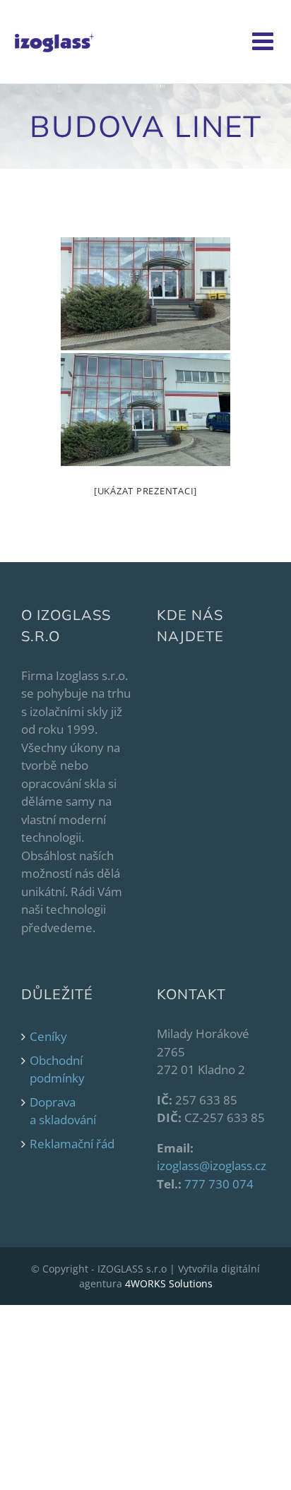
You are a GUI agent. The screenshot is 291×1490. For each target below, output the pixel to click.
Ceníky (48, 1036)
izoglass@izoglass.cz (211, 1165)
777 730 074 (219, 1184)
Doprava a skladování (63, 1111)
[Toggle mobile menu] (264, 40)
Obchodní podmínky (57, 1069)
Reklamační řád (72, 1144)
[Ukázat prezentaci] (145, 490)
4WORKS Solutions (169, 1283)
